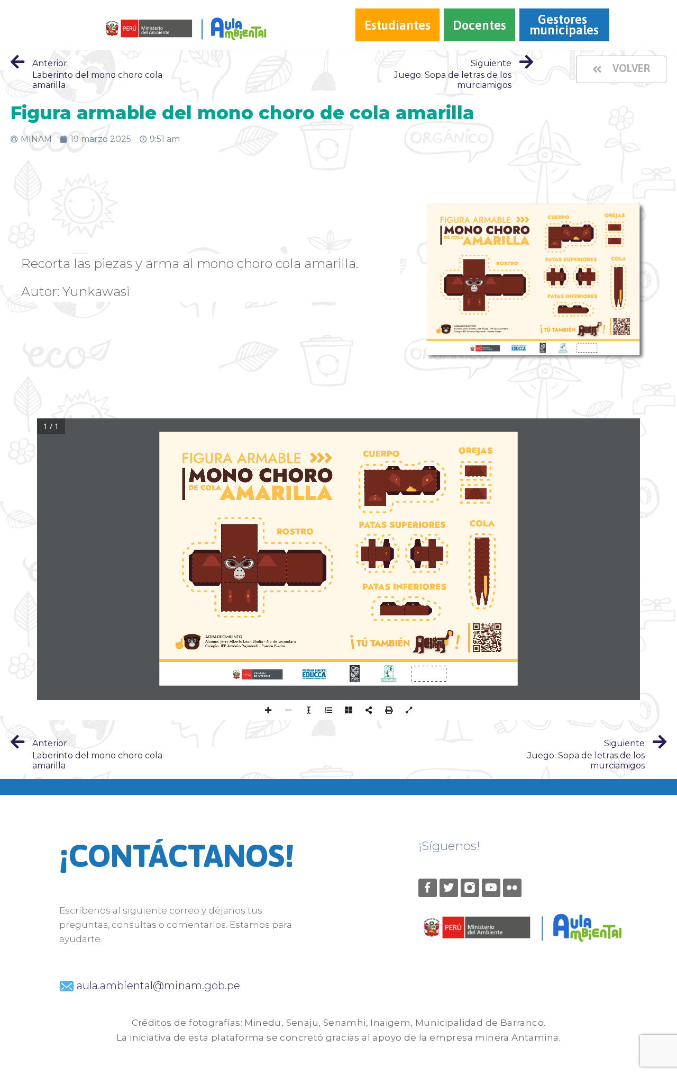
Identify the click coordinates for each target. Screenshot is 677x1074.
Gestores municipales (564, 24)
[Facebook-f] (427, 888)
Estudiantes (397, 25)
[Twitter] (449, 888)
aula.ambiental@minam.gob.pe (157, 985)
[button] (621, 69)
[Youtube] (491, 888)
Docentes (479, 25)
